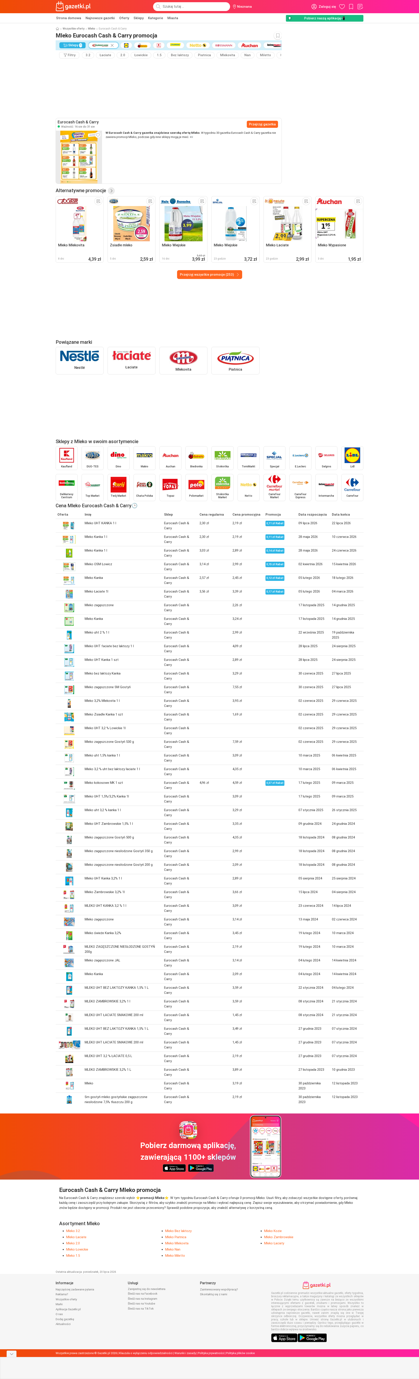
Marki (59, 1304)
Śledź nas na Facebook (142, 1293)
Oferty (124, 18)
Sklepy (139, 18)
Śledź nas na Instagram (142, 1298)
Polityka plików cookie (240, 1353)
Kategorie (155, 18)
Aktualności (63, 1324)
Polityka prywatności (211, 1353)
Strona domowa (68, 18)
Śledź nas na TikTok (141, 1308)
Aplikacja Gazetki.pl (68, 1309)
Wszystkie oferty (73, 28)
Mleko (91, 28)
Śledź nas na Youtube (141, 1303)
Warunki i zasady (185, 1353)
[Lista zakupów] (360, 6)
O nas (59, 1314)
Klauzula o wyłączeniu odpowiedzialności (145, 1353)
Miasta (172, 18)
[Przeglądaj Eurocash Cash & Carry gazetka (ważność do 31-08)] (79, 157)
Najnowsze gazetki (100, 18)
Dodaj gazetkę (65, 1319)
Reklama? (62, 1294)
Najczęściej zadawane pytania (75, 1289)
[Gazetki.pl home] (74, 6)
